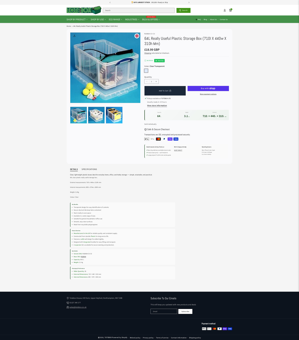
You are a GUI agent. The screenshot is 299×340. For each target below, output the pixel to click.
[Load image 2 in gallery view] (96, 115)
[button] (77, 19)
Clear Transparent (146, 70)
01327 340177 (178, 150)
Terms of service (162, 338)
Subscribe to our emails (163, 298)
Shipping (147, 53)
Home (69, 26)
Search (185, 10)
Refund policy (135, 338)
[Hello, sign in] (225, 10)
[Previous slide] (110, 2)
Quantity (148, 77)
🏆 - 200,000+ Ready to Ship (149, 2)
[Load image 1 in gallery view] (78, 115)
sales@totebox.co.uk (78, 307)
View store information (157, 105)
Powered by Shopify (119, 337)
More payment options (208, 94)
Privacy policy (148, 338)
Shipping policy (195, 338)
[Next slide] (189, 2)
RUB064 (83, 257)
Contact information (179, 338)
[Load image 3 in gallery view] (114, 115)
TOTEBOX (108, 337)
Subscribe (185, 311)
